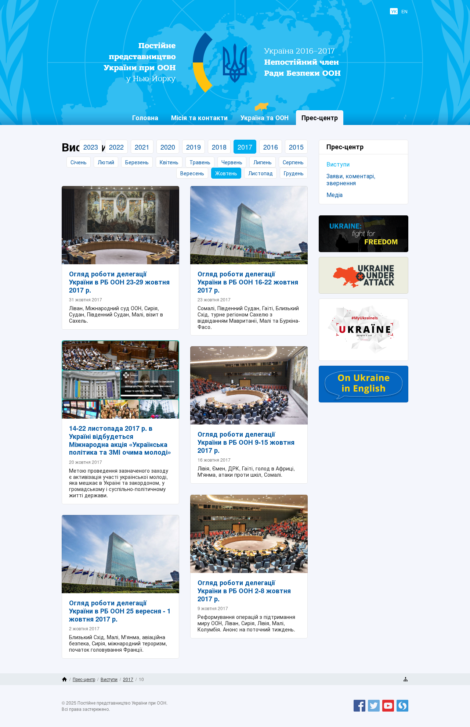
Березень (137, 162)
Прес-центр (84, 679)
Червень (231, 162)
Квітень (169, 162)
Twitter (374, 711)
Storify (402, 711)
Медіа (334, 194)
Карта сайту (405, 679)
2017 (245, 146)
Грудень (294, 173)
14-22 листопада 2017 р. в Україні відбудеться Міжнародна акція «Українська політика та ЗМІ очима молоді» (120, 440)
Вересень (192, 173)
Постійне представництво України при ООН (230, 92)
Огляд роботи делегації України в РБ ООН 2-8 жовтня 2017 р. (244, 590)
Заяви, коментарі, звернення (350, 179)
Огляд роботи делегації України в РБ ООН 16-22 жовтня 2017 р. (248, 281)
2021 (142, 146)
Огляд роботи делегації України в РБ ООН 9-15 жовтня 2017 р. (246, 442)
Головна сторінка (64, 679)
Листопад (260, 173)
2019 (193, 146)
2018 (219, 146)
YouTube (388, 711)
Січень (78, 162)
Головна (145, 117)
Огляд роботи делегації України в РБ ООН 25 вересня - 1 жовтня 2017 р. (120, 610)
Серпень (293, 162)
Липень (262, 162)
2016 (270, 146)
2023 (90, 146)
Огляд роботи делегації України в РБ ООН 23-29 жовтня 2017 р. (119, 281)
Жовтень (226, 173)
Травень (199, 162)
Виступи (338, 164)
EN (404, 11)
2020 (167, 146)
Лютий (106, 162)
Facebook (359, 711)
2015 (296, 146)
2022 (116, 146)
